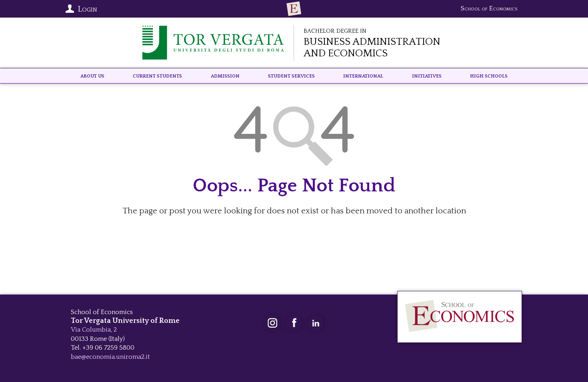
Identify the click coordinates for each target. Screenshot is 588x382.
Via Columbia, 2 (94, 329)
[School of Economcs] (294, 9)
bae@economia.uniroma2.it (110, 356)
